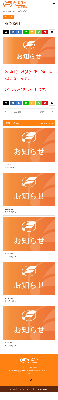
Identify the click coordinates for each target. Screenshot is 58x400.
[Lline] (26, 32)
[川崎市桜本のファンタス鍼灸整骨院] (15, 4)
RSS (31, 379)
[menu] (54, 4)
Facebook (27, 379)
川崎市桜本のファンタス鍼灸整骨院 (23, 389)
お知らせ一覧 (45, 123)
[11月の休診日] (42, 112)
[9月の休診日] (16, 112)
